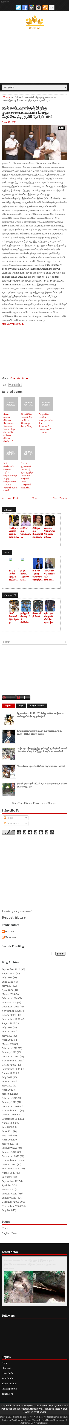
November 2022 (11, 1060)
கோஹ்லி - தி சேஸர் (37, 615)
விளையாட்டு (10, 595)
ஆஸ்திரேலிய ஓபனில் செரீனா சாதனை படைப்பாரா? (41, 765)
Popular (8, 705)
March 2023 (8, 1044)
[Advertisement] (34, 56)
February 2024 (10, 998)
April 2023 (7, 1039)
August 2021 (8, 1122)
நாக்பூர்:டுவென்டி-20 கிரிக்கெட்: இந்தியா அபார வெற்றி (26, 618)
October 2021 (9, 1114)
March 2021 (8, 1143)
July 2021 (7, 1127)
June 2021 (7, 1131)
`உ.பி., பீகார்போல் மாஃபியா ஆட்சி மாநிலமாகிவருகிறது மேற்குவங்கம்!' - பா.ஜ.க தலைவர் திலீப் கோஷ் (10, 477)
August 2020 (8, 1172)
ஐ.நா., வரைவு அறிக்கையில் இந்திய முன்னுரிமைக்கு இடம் (25, 575)
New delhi (7, 1373)
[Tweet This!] (14, 378)
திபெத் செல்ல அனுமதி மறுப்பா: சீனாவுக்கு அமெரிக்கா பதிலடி (14, 575)
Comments (12, 823)
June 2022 (7, 1081)
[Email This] (10, 385)
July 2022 (7, 1077)
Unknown (10, 937)
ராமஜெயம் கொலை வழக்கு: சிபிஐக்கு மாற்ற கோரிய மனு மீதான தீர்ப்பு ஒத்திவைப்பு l (14, 532)
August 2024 (8, 973)
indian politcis (9, 1388)
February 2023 (10, 1048)
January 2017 (9, 1197)
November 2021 (10, 1110)
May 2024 (7, 985)
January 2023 (9, 1052)
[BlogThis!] (13, 385)
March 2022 (8, 1093)
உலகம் (7, 552)
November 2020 (11, 1160)
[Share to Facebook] (20, 385)
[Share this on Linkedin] (26, 378)
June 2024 (7, 981)
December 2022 (10, 1056)
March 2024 (8, 994)
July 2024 (7, 977)
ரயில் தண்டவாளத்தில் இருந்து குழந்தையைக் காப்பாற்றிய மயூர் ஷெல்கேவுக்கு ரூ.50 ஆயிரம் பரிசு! (27, 112)
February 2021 (9, 1147)
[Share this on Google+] (18, 378)
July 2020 (7, 1176)
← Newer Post (10, 498)
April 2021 (7, 1139)
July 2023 (7, 1027)
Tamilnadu (7, 1378)
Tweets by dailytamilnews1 (17, 911)
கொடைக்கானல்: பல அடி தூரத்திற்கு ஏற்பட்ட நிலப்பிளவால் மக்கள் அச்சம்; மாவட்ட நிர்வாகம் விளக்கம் (30, 1264)
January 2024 (9, 1002)
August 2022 (8, 1073)
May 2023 (7, 1035)
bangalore (7, 1393)
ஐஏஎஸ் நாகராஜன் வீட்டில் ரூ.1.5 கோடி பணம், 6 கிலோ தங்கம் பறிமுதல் (42, 785)
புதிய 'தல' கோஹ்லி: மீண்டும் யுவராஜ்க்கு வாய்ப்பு (49, 618)
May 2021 (7, 1135)
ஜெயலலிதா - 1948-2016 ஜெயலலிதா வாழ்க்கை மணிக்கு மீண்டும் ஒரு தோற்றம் (40, 715)
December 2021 (10, 1106)
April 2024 (7, 990)
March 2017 (8, 1189)
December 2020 (10, 1156)
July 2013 (7, 1210)
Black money (9, 1383)
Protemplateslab (41, 1422)
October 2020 (9, 1164)
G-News (10, 931)
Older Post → (60, 498)
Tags (21, 705)
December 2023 (10, 1006)
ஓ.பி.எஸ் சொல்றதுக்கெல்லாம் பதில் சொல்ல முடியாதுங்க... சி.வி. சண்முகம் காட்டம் (49, 532)
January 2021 (9, 1152)
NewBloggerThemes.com (53, 1420)
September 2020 (11, 1168)
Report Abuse (14, 917)
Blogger (51, 803)
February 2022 (10, 1098)
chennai (6, 1368)
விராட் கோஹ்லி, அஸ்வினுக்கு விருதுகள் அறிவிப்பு (14, 618)
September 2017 (11, 1181)
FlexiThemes (17, 1420)
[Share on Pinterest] (23, 378)
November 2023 (11, 1010)
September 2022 (11, 1068)
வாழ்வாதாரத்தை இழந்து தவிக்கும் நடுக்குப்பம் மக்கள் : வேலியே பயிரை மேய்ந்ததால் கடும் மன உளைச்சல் (42, 750)
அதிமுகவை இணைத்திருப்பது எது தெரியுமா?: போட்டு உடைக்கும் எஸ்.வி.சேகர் (38, 532)
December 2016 (10, 1201)
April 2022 (7, 1089)
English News (10, 1233)
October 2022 (9, 1064)
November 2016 (11, 1206)
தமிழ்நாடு (8, 509)
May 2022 (7, 1085)
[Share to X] (17, 385)
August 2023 (8, 1023)
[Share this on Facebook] (10, 378)
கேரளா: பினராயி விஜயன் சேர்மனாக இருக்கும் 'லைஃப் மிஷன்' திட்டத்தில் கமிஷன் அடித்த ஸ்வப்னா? (10, 427)
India (4, 1363)
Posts (9, 817)
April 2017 (7, 1185)
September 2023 (11, 1019)
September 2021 (11, 1118)
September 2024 (11, 969)
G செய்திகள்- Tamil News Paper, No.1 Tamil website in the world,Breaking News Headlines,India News (34, 1407)
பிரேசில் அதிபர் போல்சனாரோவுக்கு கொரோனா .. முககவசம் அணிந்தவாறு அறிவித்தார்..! (38, 575)
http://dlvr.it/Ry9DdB (13, 323)
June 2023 (7, 1031)
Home (6, 97)
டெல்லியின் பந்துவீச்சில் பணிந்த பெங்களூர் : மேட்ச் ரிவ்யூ (26, 420)
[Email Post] (4, 384)
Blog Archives (37, 705)
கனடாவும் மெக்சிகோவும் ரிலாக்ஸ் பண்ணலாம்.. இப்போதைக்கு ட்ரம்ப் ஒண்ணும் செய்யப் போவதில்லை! (49, 575)
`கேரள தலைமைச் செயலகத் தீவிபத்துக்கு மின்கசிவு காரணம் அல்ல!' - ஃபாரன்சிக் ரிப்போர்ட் (27, 475)
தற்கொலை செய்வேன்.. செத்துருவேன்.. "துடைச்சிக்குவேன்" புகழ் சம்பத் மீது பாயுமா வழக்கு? (26, 532)
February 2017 (9, 1193)
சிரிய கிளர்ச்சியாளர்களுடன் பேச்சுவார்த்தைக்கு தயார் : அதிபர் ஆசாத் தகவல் (39, 732)
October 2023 (9, 1014)
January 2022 (9, 1102)
